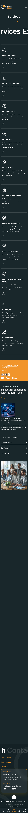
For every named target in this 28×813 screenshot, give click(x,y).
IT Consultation (7, 338)
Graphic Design (7, 167)
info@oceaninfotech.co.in (12, 786)
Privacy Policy (8, 804)
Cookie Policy (14, 806)
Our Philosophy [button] (6, 448)
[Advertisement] (14, 556)
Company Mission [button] (7, 398)
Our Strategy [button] (5, 453)
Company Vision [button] (6, 442)
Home (10, 22)
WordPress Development (11, 223)
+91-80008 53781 (10, 789)
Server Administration (10, 251)
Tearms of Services (19, 804)
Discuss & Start (11, 366)
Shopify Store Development (12, 195)
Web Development (9, 55)
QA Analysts (6, 310)
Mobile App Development (11, 83)
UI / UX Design (7, 139)
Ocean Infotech (10, 801)
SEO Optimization (8, 111)
